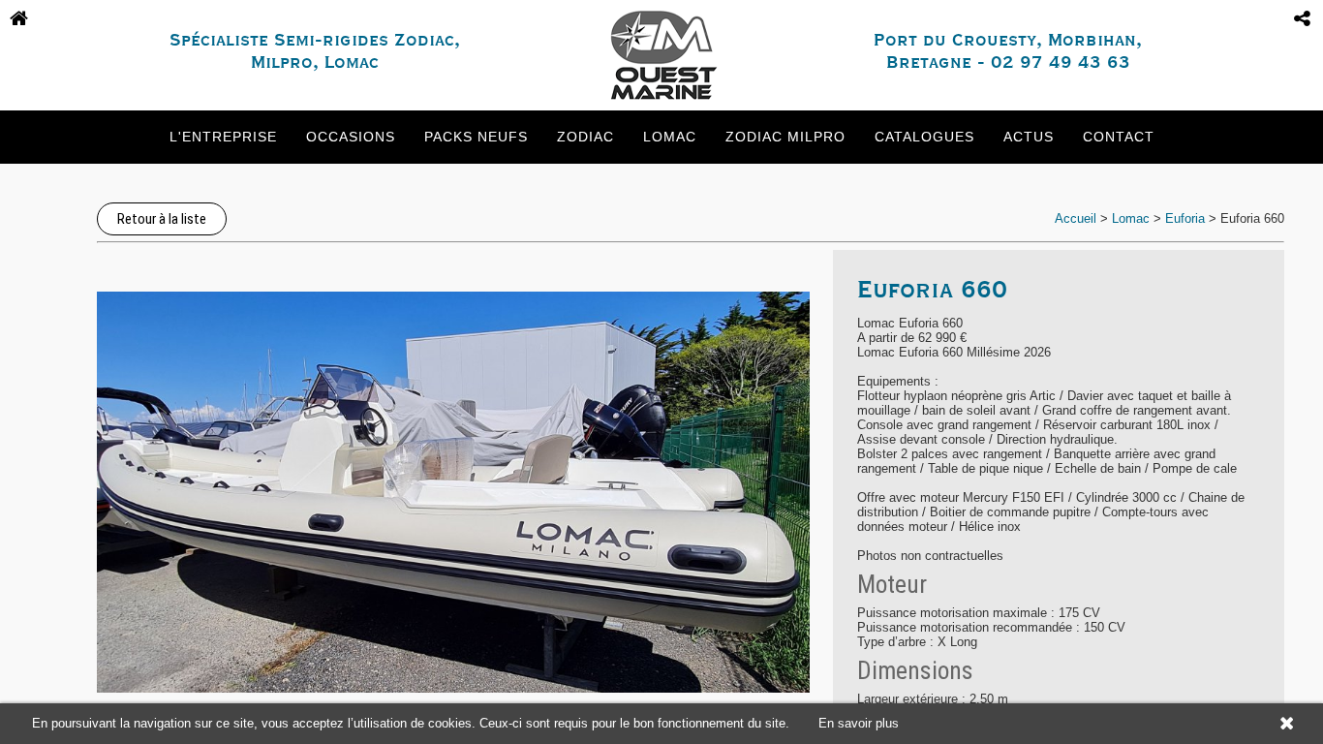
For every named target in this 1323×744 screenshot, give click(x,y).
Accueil (1075, 218)
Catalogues (924, 136)
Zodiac (585, 136)
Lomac (669, 136)
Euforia (1185, 218)
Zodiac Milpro (785, 136)
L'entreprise (223, 136)
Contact (1118, 136)
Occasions (350, 136)
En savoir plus (858, 723)
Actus (1028, 136)
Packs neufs (476, 136)
